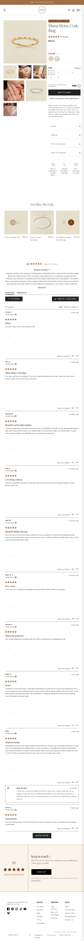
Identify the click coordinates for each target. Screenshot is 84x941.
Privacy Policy (51, 935)
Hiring (39, 920)
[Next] (71, 222)
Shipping (54, 918)
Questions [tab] (21, 293)
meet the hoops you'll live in (42, 2)
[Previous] (13, 222)
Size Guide (77, 68)
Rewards (40, 910)
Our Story (40, 907)
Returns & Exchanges (55, 913)
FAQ (66, 907)
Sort (61, 307)
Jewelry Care (70, 913)
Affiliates (40, 917)
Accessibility (39, 935)
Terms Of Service (65, 935)
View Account (54, 908)
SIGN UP (41, 872)
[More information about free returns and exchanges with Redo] (78, 85)
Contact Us (69, 920)
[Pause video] (5, 114)
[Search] (69, 10)
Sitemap (37, 938)
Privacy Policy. (36, 880)
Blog (38, 913)
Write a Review (68, 299)
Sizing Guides (70, 910)
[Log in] (73, 10)
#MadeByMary (70, 917)
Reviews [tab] (9, 293)
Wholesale (40, 923)
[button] (42, 287)
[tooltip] (49, 270)
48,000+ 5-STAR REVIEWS (14, 874)
